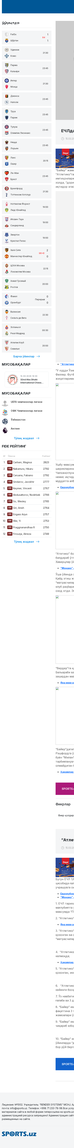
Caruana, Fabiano (20, 475)
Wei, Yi (14, 520)
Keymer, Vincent (19, 488)
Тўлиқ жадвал (24, 438)
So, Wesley (17, 501)
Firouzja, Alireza (19, 533)
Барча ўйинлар (23, 356)
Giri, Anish (16, 507)
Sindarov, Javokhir (21, 481)
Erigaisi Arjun (17, 514)
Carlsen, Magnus (20, 462)
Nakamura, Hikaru (20, 468)
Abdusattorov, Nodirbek (24, 494)
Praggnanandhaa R (21, 527)
